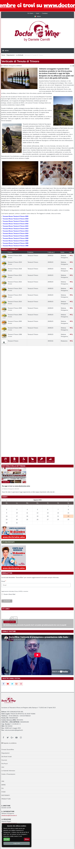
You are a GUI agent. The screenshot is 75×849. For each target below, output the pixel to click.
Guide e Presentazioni (8, 774)
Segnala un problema (9, 743)
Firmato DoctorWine (7, 749)
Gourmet (4, 760)
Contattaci (45, 13)
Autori (37, 13)
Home (3, 55)
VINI (2, 781)
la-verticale (19, 55)
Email (3, 581)
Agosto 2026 (37, 500)
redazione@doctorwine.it (9, 823)
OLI (2, 788)
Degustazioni (5, 753)
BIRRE (3, 785)
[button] (37, 16)
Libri (2, 767)
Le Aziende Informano (8, 770)
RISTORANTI (5, 795)
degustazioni (11, 55)
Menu (6, 50)
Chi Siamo (30, 13)
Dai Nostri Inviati (6, 756)
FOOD (3, 792)
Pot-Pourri (4, 763)
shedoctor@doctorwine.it (9, 815)
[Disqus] (37, 380)
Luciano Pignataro (9, 622)
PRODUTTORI (6, 799)
